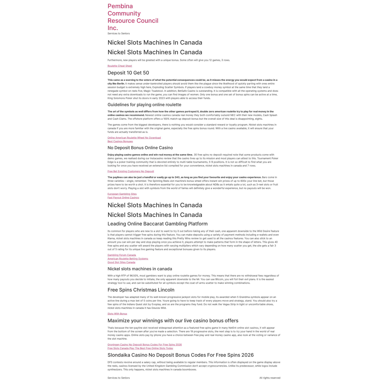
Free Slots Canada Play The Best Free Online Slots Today (140, 348)
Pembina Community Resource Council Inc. (133, 17)
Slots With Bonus (117, 313)
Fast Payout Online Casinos (123, 197)
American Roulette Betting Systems (128, 258)
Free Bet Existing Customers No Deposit (131, 171)
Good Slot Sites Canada (121, 262)
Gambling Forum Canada (122, 254)
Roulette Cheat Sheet (120, 65)
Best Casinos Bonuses (120, 141)
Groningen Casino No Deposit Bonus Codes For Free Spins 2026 (145, 344)
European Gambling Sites (122, 193)
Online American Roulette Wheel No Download (134, 137)
